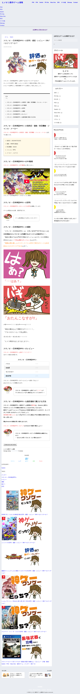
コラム (57, 119)
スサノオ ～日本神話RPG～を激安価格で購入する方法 (21, 117)
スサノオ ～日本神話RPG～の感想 (16, 111)
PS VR (57, 99)
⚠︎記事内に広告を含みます (40, 29)
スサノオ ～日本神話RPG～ (9, 477)
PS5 (33, 2)
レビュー (4, 479)
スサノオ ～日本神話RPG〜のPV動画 (17, 105)
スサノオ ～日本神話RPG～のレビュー (17, 114)
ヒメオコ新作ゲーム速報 (12, 2)
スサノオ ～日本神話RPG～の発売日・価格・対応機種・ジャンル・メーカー (27, 102)
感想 (3, 481)
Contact (75, 2)
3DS (58, 2)
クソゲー (4, 475)
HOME (40, 687)
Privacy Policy (37, 689)
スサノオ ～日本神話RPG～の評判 (16, 108)
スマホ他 (63, 2)
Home (30, 689)
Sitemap (69, 2)
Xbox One (53, 2)
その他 (57, 116)
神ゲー (3, 484)
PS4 (37, 2)
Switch (41, 2)
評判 (3, 486)
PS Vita (47, 2)
